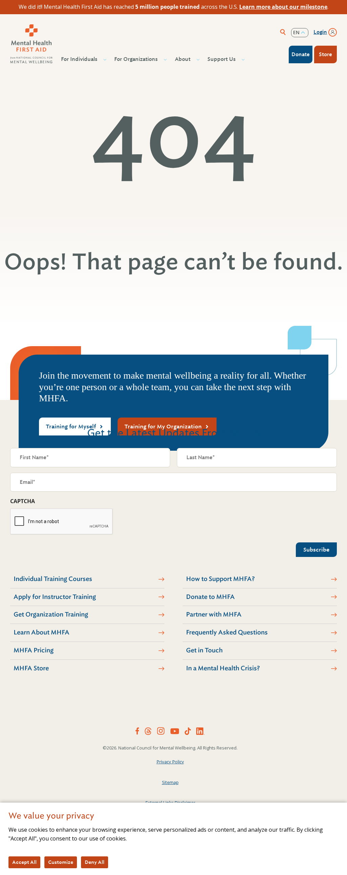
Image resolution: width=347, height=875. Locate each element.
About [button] (182, 59)
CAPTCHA (22, 501)
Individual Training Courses (53, 579)
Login (320, 32)
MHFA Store (31, 668)
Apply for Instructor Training (55, 597)
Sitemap (170, 782)
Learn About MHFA (41, 632)
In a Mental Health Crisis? (223, 668)
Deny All (94, 862)
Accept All (24, 862)
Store (325, 54)
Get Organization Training (51, 614)
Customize (60, 862)
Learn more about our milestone (283, 6)
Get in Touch (204, 650)
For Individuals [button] (79, 59)
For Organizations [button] (136, 59)
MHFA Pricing (34, 650)
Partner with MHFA (214, 614)
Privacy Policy (170, 762)
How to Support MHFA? (220, 579)
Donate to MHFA (210, 597)
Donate (300, 54)
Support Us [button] (221, 59)
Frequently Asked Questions (227, 632)
